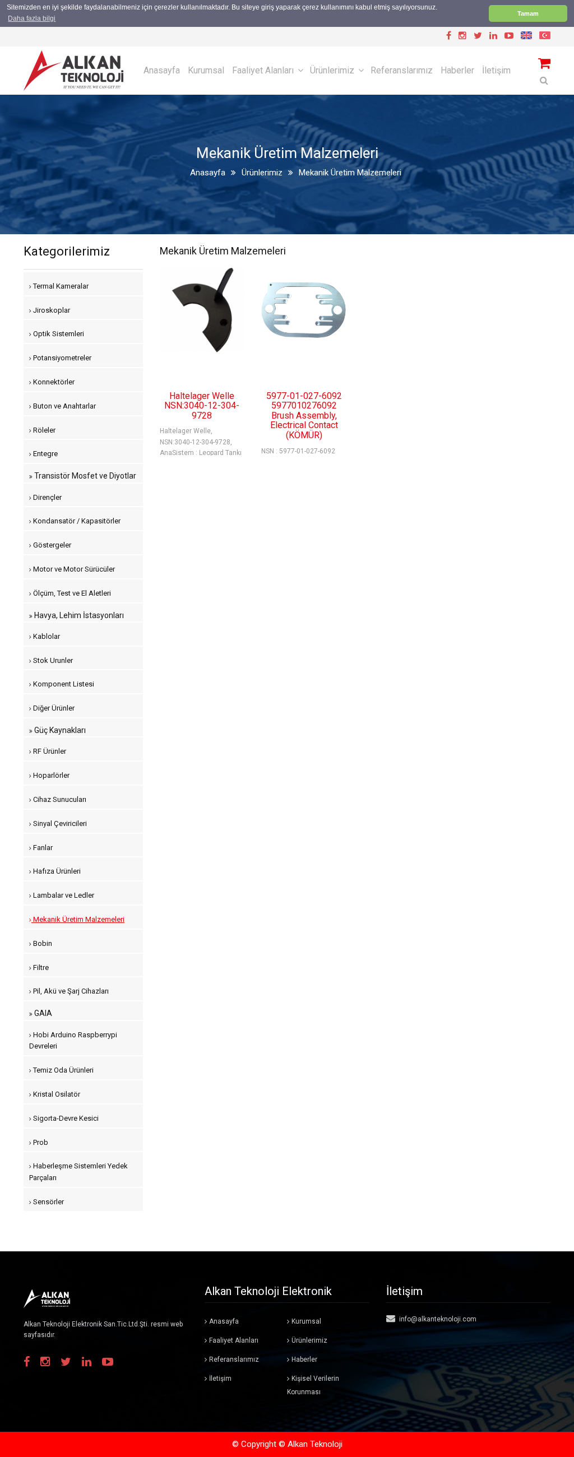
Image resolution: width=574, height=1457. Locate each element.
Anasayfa (162, 70)
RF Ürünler (48, 751)
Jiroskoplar (50, 310)
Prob (39, 1142)
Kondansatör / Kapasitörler (76, 521)
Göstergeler (51, 545)
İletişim (496, 70)
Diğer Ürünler (53, 708)
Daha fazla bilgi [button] (31, 18)
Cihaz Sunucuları (58, 799)
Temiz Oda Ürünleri (62, 1070)
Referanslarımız (402, 70)
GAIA (42, 1013)
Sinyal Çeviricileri (59, 823)
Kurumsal (206, 70)
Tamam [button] (528, 13)
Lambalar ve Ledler (62, 895)
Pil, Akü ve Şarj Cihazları (70, 991)
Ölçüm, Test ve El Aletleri (71, 593)
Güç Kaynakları (59, 730)
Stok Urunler (52, 660)
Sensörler (47, 1202)
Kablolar (45, 636)
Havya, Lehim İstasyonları (78, 615)
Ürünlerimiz (332, 70)
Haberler (457, 70)
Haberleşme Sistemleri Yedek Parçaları (78, 1172)
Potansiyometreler (61, 358)
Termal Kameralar (60, 286)
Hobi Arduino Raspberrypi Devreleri (73, 1041)
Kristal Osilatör (55, 1094)
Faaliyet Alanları (263, 70)
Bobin (41, 943)
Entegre (44, 453)
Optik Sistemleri (57, 334)
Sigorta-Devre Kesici (65, 1118)
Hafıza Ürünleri (56, 871)
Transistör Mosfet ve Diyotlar (84, 475)
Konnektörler (53, 382)
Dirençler (46, 497)
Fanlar (42, 847)
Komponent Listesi (62, 684)
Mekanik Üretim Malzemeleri (77, 919)
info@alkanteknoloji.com (436, 1319)
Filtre (40, 967)
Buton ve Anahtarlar (63, 406)
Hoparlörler (50, 775)
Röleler (43, 430)
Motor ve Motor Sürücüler (73, 569)
